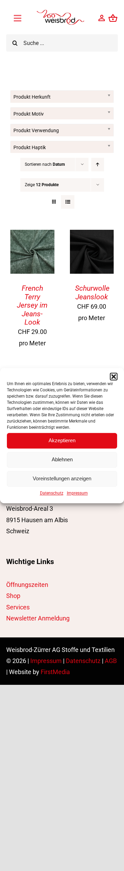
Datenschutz (51, 493)
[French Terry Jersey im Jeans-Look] (32, 235)
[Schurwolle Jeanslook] (92, 235)
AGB (111, 660)
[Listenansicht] (67, 202)
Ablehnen (62, 459)
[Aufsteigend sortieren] (97, 164)
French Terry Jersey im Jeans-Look (32, 305)
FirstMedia (55, 671)
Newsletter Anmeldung (38, 618)
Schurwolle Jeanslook (92, 292)
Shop (13, 595)
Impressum (77, 493)
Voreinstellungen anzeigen (62, 478)
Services (18, 607)
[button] (113, 376)
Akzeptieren (62, 440)
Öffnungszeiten (27, 584)
